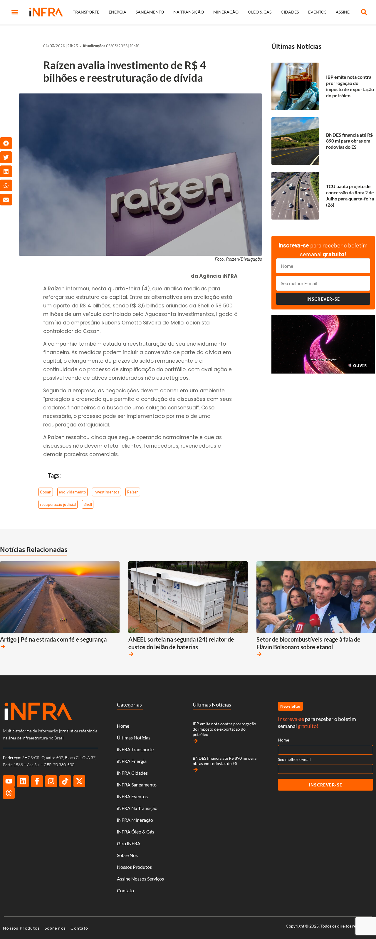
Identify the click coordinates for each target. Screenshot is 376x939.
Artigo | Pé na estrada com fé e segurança (53, 639)
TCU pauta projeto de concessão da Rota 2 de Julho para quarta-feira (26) (350, 195)
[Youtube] (9, 781)
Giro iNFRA (128, 843)
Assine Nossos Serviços (140, 878)
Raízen (133, 491)
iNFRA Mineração (135, 820)
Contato (125, 890)
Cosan (45, 491)
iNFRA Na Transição (137, 808)
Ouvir (359, 365)
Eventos (317, 11)
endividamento (72, 491)
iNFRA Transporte (135, 749)
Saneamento (150, 11)
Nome (283, 739)
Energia (117, 11)
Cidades (290, 11)
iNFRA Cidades (132, 773)
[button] (14, 12)
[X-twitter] (79, 781)
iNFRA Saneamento (137, 784)
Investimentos (106, 491)
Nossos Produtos (134, 867)
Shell (87, 504)
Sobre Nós (127, 855)
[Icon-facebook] (37, 781)
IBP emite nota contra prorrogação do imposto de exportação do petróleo (350, 86)
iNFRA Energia (132, 761)
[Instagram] (51, 781)
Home (123, 726)
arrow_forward (3, 646)
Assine (343, 11)
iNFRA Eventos (132, 796)
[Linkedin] (23, 781)
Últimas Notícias (296, 46)
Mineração (226, 11)
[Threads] (9, 793)
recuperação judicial (58, 504)
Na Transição (188, 11)
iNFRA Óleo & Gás (135, 831)
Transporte (86, 11)
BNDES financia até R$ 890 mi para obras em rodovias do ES (349, 141)
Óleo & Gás (259, 11)
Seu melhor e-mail (294, 759)
